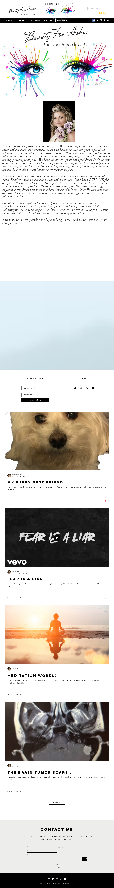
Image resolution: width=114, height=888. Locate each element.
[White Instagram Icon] (101, 20)
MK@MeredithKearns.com (50, 839)
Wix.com (72, 883)
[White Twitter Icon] (97, 20)
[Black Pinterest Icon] (87, 388)
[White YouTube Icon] (108, 20)
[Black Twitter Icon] (75, 388)
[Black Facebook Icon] (69, 388)
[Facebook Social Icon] (93, 20)
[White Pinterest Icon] (104, 20)
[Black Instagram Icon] (81, 388)
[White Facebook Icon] (49, 878)
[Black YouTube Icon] (93, 388)
